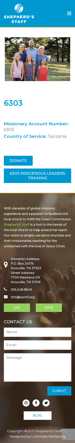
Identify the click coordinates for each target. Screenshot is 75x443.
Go (17, 308)
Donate (18, 160)
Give (48, 308)
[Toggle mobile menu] (69, 13)
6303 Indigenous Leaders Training (37, 175)
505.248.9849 (21, 289)
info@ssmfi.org (23, 297)
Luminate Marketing (48, 436)
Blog (37, 415)
